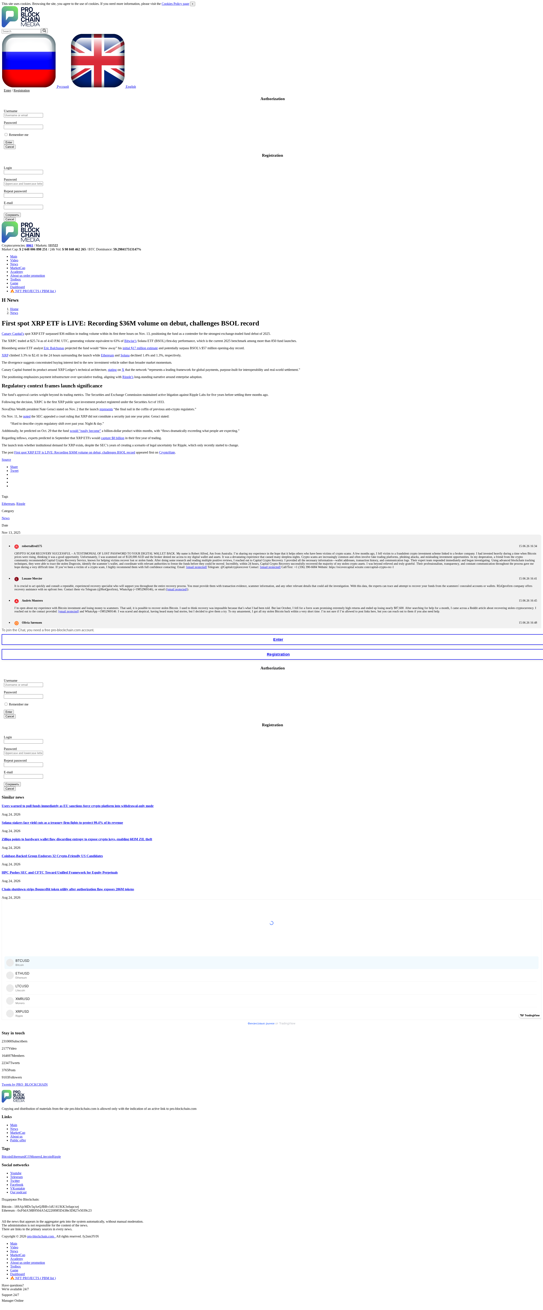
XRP (5, 355)
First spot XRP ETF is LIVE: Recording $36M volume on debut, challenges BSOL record (74, 452)
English (130, 86)
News (14, 264)
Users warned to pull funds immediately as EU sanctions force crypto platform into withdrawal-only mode (78, 806)
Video (14, 260)
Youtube (15, 1173)
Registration (22, 90)
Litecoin (46, 1156)
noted (27, 416)
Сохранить (12, 214)
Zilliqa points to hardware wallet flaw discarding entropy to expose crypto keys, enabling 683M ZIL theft (77, 839)
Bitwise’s (130, 341)
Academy (16, 272)
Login (8, 168)
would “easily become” (85, 431)
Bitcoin (6, 1156)
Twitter (15, 1181)
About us (27, 275)
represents (106, 409)
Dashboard (17, 287)
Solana (125, 355)
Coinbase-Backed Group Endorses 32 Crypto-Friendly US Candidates (52, 856)
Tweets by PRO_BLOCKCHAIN (25, 1084)
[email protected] (196, 567)
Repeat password (15, 191)
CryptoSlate (167, 452)
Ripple (20, 504)
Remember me (18, 135)
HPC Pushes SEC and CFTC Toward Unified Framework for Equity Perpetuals (60, 872)
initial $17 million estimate (140, 348)
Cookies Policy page (175, 4)
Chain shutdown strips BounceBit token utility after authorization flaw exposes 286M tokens (68, 889)
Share (14, 467)
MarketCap (17, 268)
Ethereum (107, 355)
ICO (27, 1156)
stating (112, 369)
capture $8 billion (112, 438)
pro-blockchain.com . (41, 1236)
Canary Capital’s (13, 333)
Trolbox (15, 279)
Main (13, 256)
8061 (29, 245)
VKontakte (17, 1188)
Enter (7, 90)
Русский (62, 86)
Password (10, 122)
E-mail (8, 203)
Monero (35, 1156)
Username (10, 111)
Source (6, 459)
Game (14, 283)
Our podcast (18, 1192)
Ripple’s (127, 377)
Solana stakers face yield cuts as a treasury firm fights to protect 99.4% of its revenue (62, 822)
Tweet (14, 470)
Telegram (16, 1177)
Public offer (18, 1140)
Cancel (10, 146)
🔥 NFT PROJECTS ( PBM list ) (33, 291)
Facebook (16, 1184)
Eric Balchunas (54, 348)
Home (14, 309)
